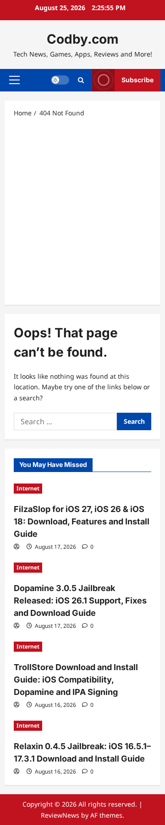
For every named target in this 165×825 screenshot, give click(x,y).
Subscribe (137, 80)
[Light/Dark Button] (60, 80)
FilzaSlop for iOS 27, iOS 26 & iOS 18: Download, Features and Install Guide (81, 521)
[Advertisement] (82, 210)
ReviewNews (60, 815)
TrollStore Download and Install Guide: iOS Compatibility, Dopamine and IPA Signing (76, 679)
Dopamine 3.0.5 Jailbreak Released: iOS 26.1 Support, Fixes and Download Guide (80, 600)
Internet (27, 488)
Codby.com (83, 39)
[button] (14, 80)
